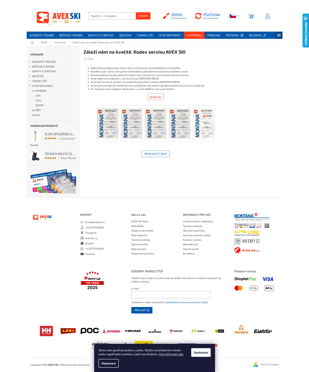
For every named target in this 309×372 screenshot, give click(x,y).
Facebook (91, 232)
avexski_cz (91, 238)
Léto (38, 95)
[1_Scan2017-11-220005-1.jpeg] (203, 120)
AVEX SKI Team (139, 221)
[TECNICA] (241, 330)
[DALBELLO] (198, 330)
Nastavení (109, 363)
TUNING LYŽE (39, 81)
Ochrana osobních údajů (197, 235)
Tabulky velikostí (192, 226)
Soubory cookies (192, 239)
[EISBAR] (263, 330)
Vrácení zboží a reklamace (198, 221)
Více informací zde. (171, 354)
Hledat (143, 15)
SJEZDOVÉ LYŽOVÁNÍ (44, 61)
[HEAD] (133, 330)
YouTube (90, 254)
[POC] (90, 330)
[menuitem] (41, 35)
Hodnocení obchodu (142, 253)
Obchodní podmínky (194, 230)
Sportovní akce (139, 244)
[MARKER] (176, 330)
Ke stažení (189, 253)
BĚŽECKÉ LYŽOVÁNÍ (43, 66)
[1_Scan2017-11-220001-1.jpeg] (107, 120)
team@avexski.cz (95, 222)
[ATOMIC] (111, 330)
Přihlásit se (142, 310)
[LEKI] (68, 330)
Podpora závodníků (142, 230)
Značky (36, 114)
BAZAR (40, 105)
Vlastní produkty (140, 239)
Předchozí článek (155, 153)
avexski (89, 243)
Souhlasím (201, 352)
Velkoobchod (190, 244)
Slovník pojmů (191, 248)
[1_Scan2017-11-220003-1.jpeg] (155, 120)
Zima (38, 100)
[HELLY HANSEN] (46, 330)
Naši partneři (138, 248)
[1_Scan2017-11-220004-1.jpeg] (179, 120)
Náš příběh (137, 226)
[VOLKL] (220, 330)
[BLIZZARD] (155, 330)
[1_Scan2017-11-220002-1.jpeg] (131, 120)
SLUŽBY (36, 110)
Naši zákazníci (139, 235)
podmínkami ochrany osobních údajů (187, 302)
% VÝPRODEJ (39, 90)
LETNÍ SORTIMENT (42, 85)
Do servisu (156, 96)
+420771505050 (94, 227)
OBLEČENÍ (37, 76)
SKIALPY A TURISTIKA (44, 71)
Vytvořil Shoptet (269, 364)
